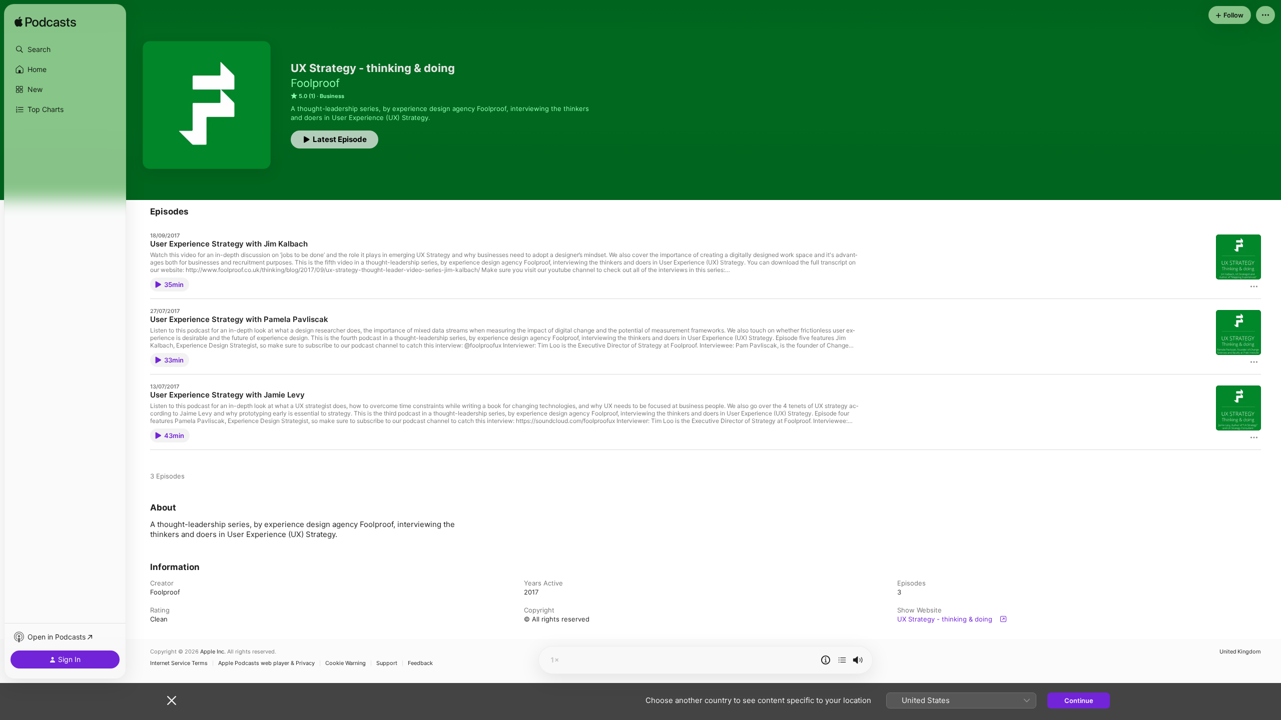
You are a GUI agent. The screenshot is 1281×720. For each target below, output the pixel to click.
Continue (1078, 700)
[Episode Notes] (826, 660)
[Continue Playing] (842, 660)
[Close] (171, 700)
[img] (45, 23)
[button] (65, 49)
